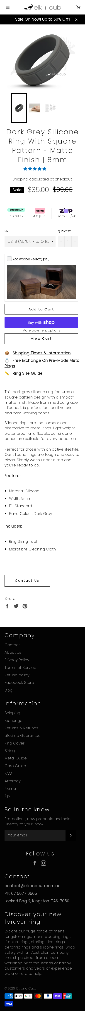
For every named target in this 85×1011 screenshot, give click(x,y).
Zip (7, 796)
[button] (35, 168)
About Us (13, 652)
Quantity (64, 231)
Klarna (10, 788)
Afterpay (13, 781)
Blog (8, 690)
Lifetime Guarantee (23, 735)
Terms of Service (20, 667)
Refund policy (17, 675)
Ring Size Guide (28, 373)
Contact (12, 645)
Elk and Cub (25, 988)
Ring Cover (14, 743)
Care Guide (15, 765)
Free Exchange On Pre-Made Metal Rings (42, 363)
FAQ (8, 773)
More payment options (41, 330)
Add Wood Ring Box (31, 259)
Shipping (20, 179)
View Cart (41, 338)
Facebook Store (19, 682)
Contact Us (27, 580)
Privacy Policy (17, 660)
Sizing (10, 750)
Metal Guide (16, 758)
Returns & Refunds (21, 728)
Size (7, 231)
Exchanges (14, 720)
